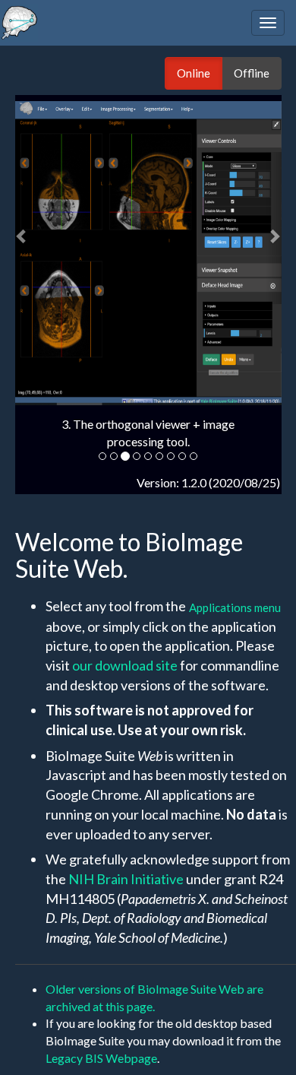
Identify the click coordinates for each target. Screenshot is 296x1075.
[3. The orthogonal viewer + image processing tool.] (148, 253)
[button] (22, 228)
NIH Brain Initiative (126, 878)
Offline (251, 73)
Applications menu (235, 607)
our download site (125, 665)
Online (193, 73)
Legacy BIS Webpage (101, 1058)
